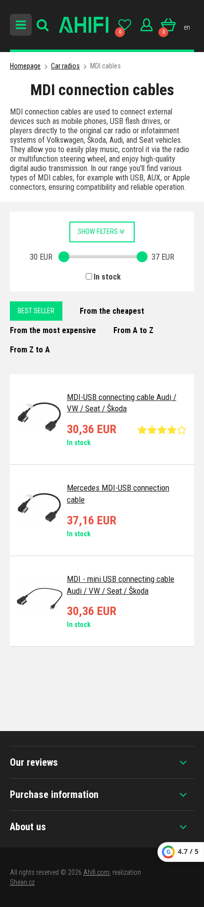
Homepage (25, 66)
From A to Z (133, 330)
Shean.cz (22, 882)
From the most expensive (53, 330)
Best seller (36, 311)
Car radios (65, 66)
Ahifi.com (96, 872)
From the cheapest (112, 311)
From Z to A (30, 349)
